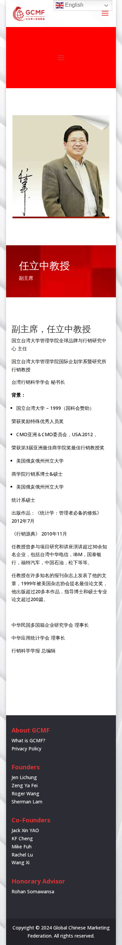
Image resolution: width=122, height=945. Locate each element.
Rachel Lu (22, 854)
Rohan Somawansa (33, 891)
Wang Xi (20, 862)
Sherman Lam (27, 801)
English (73, 5)
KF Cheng (22, 838)
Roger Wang (25, 793)
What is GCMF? (28, 740)
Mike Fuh (22, 846)
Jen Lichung (24, 777)
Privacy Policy (26, 748)
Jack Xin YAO (25, 830)
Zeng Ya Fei (25, 785)
